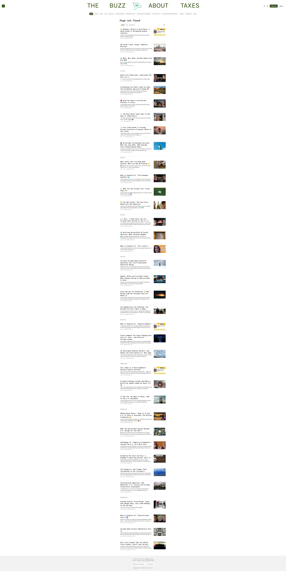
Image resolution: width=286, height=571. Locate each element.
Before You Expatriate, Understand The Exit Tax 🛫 (135, 76)
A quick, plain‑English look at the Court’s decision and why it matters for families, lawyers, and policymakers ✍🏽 (135, 149)
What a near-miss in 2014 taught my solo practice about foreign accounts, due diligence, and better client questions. (135, 267)
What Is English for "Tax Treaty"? (134, 246)
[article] (143, 35)
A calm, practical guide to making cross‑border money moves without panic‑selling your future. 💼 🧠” (136, 419)
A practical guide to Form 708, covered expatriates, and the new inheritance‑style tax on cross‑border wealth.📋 (135, 401)
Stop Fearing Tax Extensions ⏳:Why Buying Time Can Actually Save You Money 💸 (134, 293)
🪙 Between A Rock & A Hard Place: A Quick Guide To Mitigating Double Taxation (135, 31)
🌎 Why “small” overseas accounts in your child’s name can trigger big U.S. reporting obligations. (135, 166)
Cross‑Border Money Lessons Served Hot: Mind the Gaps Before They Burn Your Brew (134, 105)
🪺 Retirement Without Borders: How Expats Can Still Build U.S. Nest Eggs (135, 352)
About (194, 14)
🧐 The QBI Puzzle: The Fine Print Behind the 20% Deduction (134, 203)
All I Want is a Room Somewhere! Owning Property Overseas (133, 369)
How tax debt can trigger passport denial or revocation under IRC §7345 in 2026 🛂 (136, 193)
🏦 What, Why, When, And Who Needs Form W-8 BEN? (136, 59)
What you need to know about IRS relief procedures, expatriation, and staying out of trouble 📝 (133, 91)
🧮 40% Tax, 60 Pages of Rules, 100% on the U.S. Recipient (135, 397)
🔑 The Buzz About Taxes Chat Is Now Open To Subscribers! (135, 115)
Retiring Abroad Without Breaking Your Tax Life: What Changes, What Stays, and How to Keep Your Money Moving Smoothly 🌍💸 (135, 460)
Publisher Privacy (149, 559)
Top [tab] (127, 25)
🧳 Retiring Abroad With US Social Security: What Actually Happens (134, 233)
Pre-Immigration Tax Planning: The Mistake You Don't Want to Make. (134, 308)
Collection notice (150, 560)
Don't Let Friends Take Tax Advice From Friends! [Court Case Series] (134, 543)
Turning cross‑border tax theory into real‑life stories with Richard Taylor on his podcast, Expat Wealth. (134, 282)
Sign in (281, 6)
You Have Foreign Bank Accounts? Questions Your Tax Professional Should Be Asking (133, 263)
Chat (106, 14)
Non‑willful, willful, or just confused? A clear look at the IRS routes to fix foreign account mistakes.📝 (135, 134)
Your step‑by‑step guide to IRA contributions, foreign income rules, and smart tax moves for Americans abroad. (135, 355)
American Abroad (120, 14)
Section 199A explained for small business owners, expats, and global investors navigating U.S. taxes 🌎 (135, 206)
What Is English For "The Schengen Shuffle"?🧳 (134, 176)
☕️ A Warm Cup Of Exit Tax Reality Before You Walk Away (135, 79)
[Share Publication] (267, 6)
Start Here (111, 14)
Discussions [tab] (132, 25)
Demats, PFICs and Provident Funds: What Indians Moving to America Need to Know (135, 278)
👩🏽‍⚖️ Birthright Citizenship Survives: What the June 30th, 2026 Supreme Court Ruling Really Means (135, 145)
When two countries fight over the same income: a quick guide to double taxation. (134, 35)
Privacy (139, 560)
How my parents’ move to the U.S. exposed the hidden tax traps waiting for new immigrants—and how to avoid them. (135, 311)
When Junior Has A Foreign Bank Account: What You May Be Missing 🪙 (135, 162)
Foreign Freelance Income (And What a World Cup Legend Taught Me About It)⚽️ (135, 383)
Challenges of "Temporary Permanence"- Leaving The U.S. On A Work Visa (135, 443)
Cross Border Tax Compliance (144, 14)
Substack (135, 568)
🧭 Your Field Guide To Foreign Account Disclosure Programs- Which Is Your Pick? (135, 129)
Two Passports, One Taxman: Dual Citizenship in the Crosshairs (133, 470)
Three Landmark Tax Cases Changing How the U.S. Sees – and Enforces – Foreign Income (135, 337)
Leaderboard (188, 14)
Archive (182, 14)
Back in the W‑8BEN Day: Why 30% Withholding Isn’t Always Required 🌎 (135, 62)
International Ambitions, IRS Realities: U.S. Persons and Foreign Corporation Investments (135, 485)
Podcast (96, 14)
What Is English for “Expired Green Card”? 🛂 (134, 516)
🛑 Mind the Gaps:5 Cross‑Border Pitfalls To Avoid (133, 101)
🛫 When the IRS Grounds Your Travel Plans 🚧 (135, 190)
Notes (101, 14)
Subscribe (273, 6)
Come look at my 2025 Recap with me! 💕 (131, 507)
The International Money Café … (170, 14)
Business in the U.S (130, 14)
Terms (143, 560)
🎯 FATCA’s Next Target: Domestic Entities (134, 45)
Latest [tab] (122, 25)
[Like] (121, 40)
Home (91, 14)
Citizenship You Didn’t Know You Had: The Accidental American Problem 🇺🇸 (135, 88)
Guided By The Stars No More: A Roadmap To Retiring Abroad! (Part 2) (135, 457)
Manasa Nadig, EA (128, 38)
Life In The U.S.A (157, 14)
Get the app (150, 564)
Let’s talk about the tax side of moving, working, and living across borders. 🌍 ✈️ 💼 (135, 118)
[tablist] (127, 24)
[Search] (264, 6)
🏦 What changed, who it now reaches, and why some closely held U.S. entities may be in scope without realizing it (136, 49)
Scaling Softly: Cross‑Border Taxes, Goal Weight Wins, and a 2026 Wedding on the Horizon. (135, 503)
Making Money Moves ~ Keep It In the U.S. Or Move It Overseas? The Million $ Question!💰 (136, 415)
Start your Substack (139, 564)
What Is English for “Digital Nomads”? (135, 324)
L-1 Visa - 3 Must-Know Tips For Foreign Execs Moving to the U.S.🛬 (134, 220)
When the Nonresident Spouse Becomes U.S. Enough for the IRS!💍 (135, 430)
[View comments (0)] (131, 40)
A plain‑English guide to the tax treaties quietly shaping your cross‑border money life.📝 (135, 248)
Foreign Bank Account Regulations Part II (135, 530)
